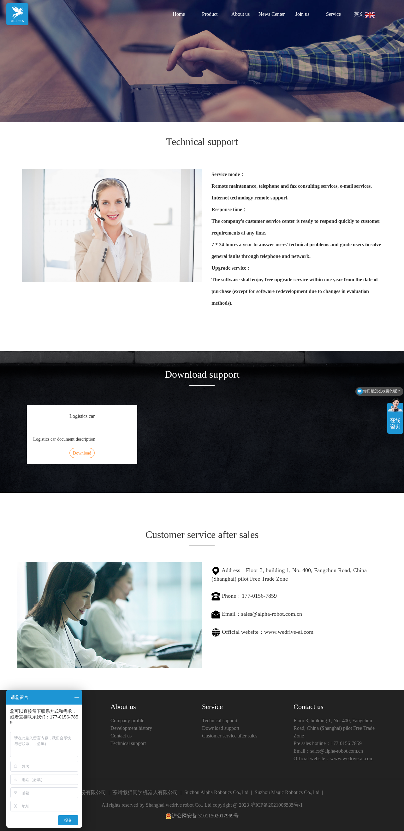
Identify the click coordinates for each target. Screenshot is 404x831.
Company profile (127, 720)
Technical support (128, 743)
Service (333, 14)
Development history (131, 728)
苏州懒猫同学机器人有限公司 (145, 792)
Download (82, 453)
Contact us (121, 735)
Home (179, 14)
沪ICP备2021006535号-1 (276, 805)
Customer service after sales (229, 735)
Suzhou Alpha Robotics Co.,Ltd (216, 792)
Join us (302, 14)
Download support (220, 728)
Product (209, 14)
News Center (271, 14)
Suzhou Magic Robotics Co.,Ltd (287, 792)
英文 (359, 14)
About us (240, 14)
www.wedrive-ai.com (288, 632)
